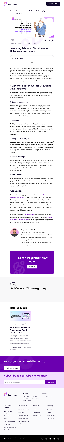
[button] (45, 40)
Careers (49, 412)
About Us (49, 409)
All (11, 324)
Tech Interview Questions (22, 425)
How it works (50, 418)
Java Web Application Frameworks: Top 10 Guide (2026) (20, 330)
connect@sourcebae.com (49, 397)
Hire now (32, 266)
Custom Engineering (9, 421)
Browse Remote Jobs (23, 409)
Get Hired (21, 412)
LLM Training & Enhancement (8, 412)
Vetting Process (51, 415)
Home (12, 11)
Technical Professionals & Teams (10, 428)
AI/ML (5, 418)
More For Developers (23, 415)
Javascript (22, 324)
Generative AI (7, 416)
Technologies (36, 412)
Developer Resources (23, 421)
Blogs (34, 409)
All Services (7, 424)
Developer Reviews (23, 418)
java (13, 40)
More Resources (37, 415)
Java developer (29, 214)
